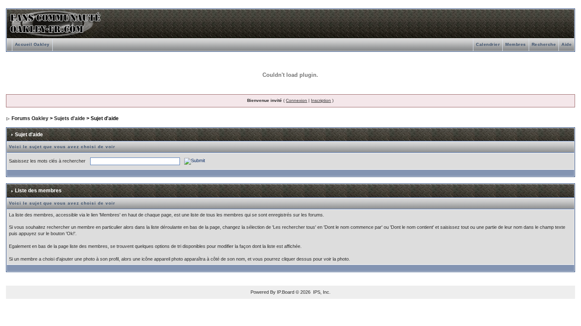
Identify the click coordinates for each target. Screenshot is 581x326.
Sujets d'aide (69, 118)
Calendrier (488, 44)
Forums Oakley (29, 118)
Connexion (296, 100)
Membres (515, 44)
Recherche (544, 44)
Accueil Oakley (32, 44)
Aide (566, 44)
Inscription (321, 100)
